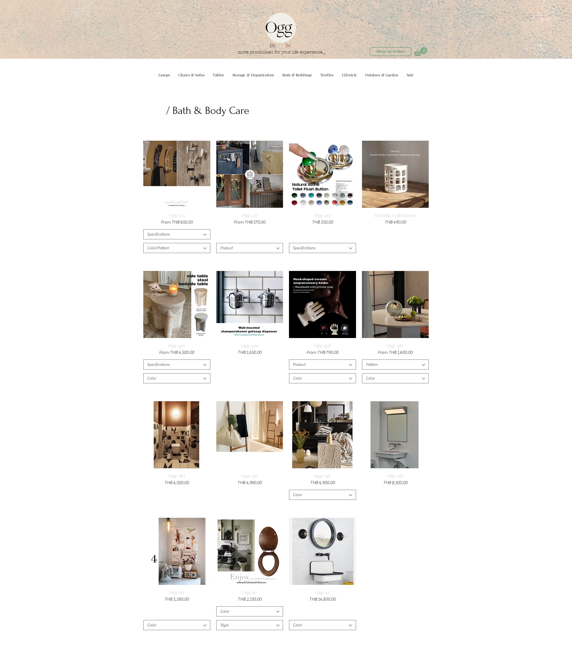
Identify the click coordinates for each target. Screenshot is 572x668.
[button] (420, 51)
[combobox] (176, 234)
